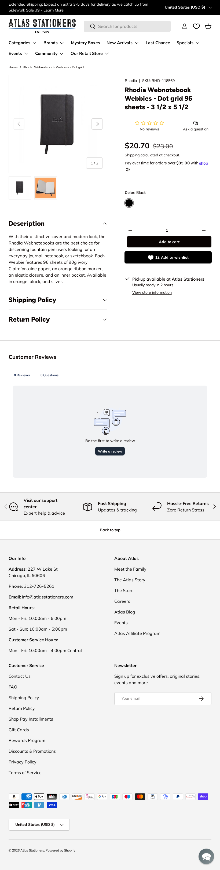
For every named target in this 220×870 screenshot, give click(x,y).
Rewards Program (27, 740)
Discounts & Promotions (32, 751)
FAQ (13, 687)
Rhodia (131, 80)
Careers (122, 601)
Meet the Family (130, 569)
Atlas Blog (124, 612)
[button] (208, 26)
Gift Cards (19, 729)
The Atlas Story (129, 579)
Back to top (110, 530)
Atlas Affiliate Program (137, 633)
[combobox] (127, 26)
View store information (152, 292)
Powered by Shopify (60, 850)
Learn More (53, 10)
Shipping (132, 155)
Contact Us (20, 676)
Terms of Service (25, 772)
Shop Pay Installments (31, 719)
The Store (124, 590)
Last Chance (158, 43)
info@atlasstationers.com (47, 597)
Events (121, 622)
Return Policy (22, 708)
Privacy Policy (22, 761)
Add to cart (169, 241)
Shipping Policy (24, 697)
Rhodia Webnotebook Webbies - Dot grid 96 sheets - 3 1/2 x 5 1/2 (55, 67)
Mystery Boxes (85, 43)
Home (13, 67)
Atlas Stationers (32, 850)
